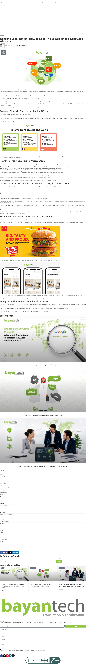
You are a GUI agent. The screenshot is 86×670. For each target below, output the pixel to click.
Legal (1, 507)
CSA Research (8, 298)
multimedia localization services (53, 211)
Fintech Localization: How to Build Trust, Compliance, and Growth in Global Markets (43, 466)
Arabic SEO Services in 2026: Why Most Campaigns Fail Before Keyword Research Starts (43, 365)
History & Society (3, 496)
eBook (1, 485)
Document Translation (4, 483)
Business (2, 478)
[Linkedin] (10, 655)
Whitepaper (2, 543)
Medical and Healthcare (4, 521)
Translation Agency (3, 539)
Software (1, 530)
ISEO (1, 501)
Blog (2, 641)
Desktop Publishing (4, 481)
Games (1, 494)
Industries (3, 631)
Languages (3, 636)
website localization (50, 156)
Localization (2, 512)
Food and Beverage (3, 492)
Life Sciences (2, 510)
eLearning (2, 490)
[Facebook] (1, 655)
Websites (2, 541)
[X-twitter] (4, 655)
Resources (3, 639)
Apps (1, 474)
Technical (2, 532)
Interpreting (2, 498)
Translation (2, 537)
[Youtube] (7, 655)
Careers (2, 644)
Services (2, 633)
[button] (4, 552)
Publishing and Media (4, 528)
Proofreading (2, 525)
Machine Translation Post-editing (6, 514)
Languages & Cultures (4, 505)
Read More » (4, 590)
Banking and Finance (4, 476)
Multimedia (2, 523)
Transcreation (2, 534)
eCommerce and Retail (4, 487)
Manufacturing (3, 516)
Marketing (2, 519)
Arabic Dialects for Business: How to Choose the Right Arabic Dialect (43, 415)
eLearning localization (38, 175)
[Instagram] (13, 655)
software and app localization (7, 180)
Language (2, 503)
